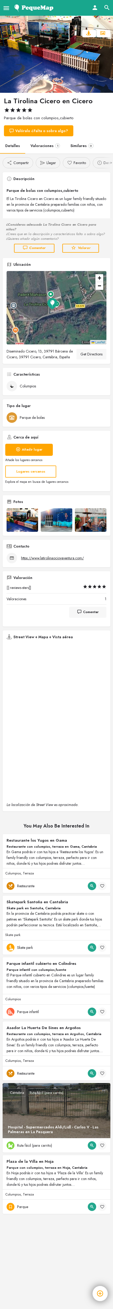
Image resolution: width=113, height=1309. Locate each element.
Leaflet (100, 342)
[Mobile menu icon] (6, 8)
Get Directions (91, 354)
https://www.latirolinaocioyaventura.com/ (52, 558)
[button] (56, 308)
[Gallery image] (22, 520)
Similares (81, 145)
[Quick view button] (92, 886)
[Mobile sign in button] (94, 7)
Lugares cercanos (30, 471)
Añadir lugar (32, 449)
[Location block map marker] (52, 303)
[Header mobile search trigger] (107, 7)
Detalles (12, 145)
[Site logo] (35, 8)
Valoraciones (44, 145)
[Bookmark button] (102, 886)
